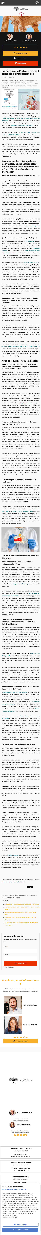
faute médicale (13, 855)
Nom (5, 946)
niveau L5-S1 (30, 241)
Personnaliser (21, 1225)
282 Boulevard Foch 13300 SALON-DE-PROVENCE (20, 1155)
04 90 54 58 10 (20, 47)
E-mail (6, 954)
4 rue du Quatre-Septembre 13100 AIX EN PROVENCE (20, 1169)
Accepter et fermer (21, 1230)
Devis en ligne (21, 63)
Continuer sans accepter (10, 1217)
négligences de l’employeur (21, 584)
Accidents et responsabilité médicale (13, 882)
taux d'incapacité (34, 226)
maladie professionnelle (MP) (22, 125)
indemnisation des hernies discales (14, 692)
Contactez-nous (19, 53)
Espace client (20, 58)
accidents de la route (31, 262)
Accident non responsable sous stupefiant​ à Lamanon (21, 904)
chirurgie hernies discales (27, 403)
